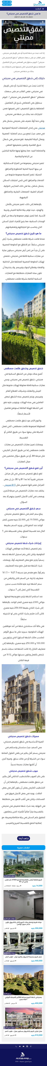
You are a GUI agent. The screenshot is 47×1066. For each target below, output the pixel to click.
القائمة (38, 9)
